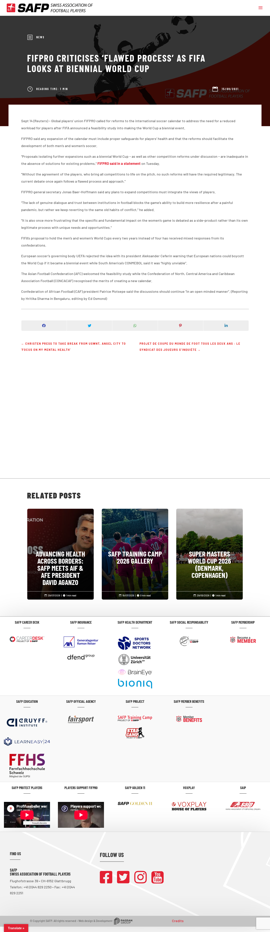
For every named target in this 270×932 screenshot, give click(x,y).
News (40, 37)
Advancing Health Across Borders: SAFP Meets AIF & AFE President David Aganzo (60, 552)
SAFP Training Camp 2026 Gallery (135, 541)
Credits (178, 921)
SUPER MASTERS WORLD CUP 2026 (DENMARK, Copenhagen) (209, 548)
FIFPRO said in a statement (119, 163)
